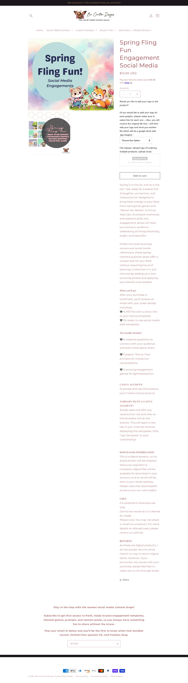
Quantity (124, 88)
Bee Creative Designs (44, 676)
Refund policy (117, 676)
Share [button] (126, 579)
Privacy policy (82, 676)
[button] (31, 15)
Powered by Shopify (64, 676)
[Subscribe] (117, 643)
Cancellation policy (99, 676)
